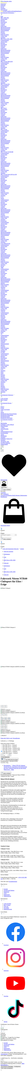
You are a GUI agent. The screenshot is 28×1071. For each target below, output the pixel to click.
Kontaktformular (13, 881)
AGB (5, 893)
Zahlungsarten (23, 495)
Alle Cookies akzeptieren (6, 1068)
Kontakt (6, 889)
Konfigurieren (17, 1066)
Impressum (6, 892)
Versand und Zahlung (9, 890)
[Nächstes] (5, 706)
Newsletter (6, 908)
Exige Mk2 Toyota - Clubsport (10, 753)
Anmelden (3, 492)
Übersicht (3, 495)
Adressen (17, 495)
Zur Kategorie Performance (7, 12)
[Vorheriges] (2, 706)
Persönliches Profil (10, 495)
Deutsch (3, 530)
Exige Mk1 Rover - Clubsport (10, 751)
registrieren (6, 494)
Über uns (6, 906)
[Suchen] (2, 450)
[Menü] (2, 446)
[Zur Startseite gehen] (6, 1)
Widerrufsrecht (7, 896)
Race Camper (7, 905)
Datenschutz (7, 894)
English (2, 533)
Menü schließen (7, 489)
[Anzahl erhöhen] (9, 755)
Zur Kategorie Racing (6, 403)
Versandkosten (4, 1054)
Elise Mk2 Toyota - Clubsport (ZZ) (11, 748)
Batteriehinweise (8, 909)
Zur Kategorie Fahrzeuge (7, 395)
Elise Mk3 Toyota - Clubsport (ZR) (11, 749)
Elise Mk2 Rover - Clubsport (10, 746)
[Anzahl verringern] (2, 755)
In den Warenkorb (5, 757)
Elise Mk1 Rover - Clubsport (10, 745)
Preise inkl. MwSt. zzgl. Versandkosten (10, 738)
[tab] (15, 767)
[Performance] (1, 393)
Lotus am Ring (7, 903)
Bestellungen (4, 497)
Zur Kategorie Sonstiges (7, 419)
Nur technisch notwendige (7, 1066)
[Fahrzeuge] (1, 401)
